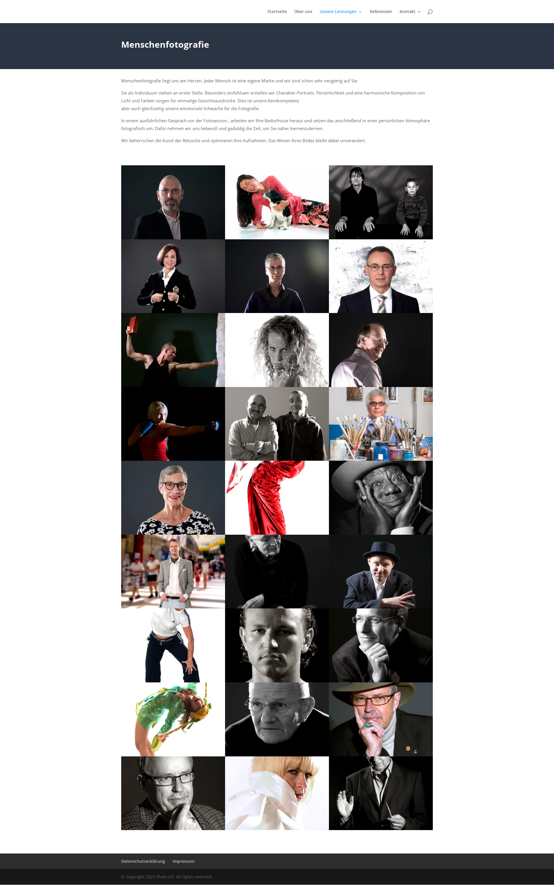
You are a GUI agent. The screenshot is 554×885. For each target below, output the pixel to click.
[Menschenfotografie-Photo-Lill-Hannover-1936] (173, 311)
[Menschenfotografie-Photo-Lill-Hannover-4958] (381, 385)
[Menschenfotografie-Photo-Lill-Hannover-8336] (173, 607)
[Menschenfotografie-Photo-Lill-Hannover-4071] (173, 385)
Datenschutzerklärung (143, 861)
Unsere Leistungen (338, 12)
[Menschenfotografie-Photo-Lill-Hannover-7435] (173, 533)
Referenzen (381, 12)
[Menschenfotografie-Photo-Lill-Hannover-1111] (277, 459)
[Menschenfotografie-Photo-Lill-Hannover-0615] (381, 459)
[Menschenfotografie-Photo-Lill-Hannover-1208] (381, 237)
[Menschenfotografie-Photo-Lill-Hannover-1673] (277, 681)
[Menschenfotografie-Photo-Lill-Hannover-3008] (277, 828)
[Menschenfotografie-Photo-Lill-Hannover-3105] (277, 385)
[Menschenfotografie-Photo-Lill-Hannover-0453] (277, 533)
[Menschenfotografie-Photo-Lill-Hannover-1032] (173, 828)
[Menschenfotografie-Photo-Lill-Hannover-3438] (173, 237)
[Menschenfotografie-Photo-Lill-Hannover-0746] (381, 681)
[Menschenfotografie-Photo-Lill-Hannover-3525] (381, 311)
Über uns (303, 12)
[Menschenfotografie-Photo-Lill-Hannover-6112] (381, 607)
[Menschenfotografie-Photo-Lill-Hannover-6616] (381, 533)
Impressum (183, 861)
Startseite (277, 12)
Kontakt (407, 12)
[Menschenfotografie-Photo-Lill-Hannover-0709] (277, 237)
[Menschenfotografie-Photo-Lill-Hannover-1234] (381, 828)
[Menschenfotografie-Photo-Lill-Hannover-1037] (381, 755)
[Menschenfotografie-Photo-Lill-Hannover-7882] (173, 681)
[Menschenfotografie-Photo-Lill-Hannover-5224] (277, 311)
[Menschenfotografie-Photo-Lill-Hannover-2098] (277, 755)
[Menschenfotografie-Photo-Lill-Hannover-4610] (173, 459)
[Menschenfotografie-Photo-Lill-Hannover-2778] (173, 755)
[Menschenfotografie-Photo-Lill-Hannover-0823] (277, 607)
